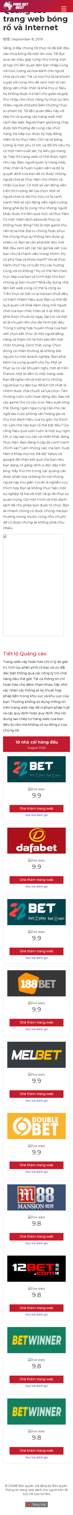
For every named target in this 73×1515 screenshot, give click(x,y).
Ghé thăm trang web (36, 808)
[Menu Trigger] (63, 8)
